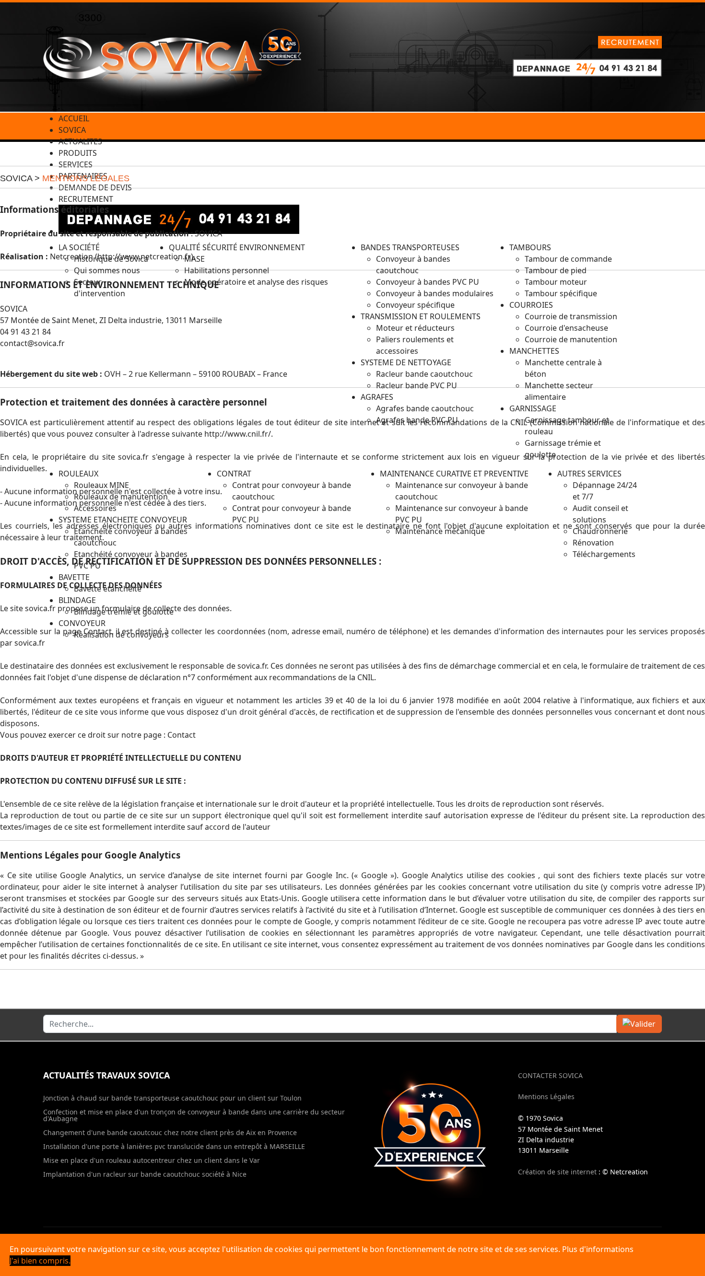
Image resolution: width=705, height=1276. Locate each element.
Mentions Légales (546, 1096)
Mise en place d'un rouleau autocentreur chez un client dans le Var (151, 1160)
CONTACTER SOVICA (550, 1075)
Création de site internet (557, 1171)
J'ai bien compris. (40, 1260)
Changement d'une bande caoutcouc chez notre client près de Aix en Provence (170, 1132)
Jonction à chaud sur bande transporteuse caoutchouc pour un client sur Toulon (172, 1098)
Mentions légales (85, 178)
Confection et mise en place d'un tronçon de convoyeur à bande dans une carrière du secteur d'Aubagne (194, 1115)
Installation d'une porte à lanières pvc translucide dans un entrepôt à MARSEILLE (174, 1146)
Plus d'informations (598, 1249)
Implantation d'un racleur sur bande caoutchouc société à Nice (145, 1174)
